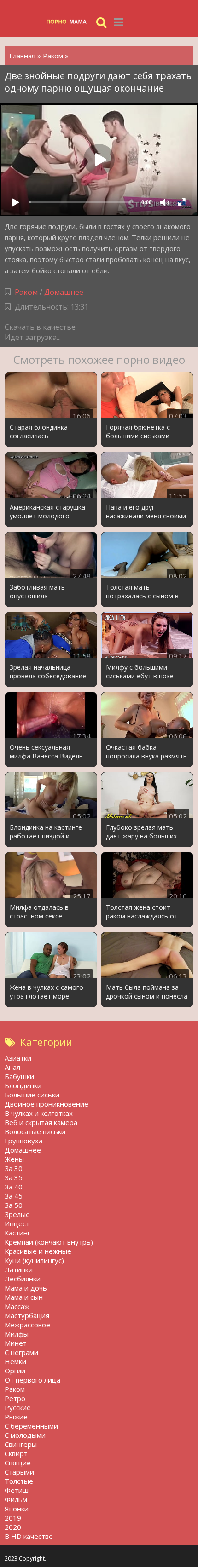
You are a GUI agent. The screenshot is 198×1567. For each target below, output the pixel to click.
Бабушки (19, 1076)
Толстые (19, 1481)
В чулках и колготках (39, 1113)
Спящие (18, 1462)
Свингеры (21, 1444)
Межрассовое (27, 1324)
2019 (13, 1517)
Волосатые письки (35, 1131)
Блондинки (23, 1085)
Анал (12, 1067)
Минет (16, 1343)
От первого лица (32, 1379)
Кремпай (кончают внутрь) (49, 1241)
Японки (17, 1508)
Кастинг (17, 1232)
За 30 (14, 1168)
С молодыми (25, 1435)
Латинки (19, 1269)
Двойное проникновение (46, 1103)
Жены (14, 1159)
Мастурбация (27, 1315)
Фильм (16, 1499)
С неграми (21, 1352)
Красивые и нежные (38, 1251)
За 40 (14, 1186)
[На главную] (69, 22)
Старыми (19, 1471)
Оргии (15, 1370)
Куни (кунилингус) (34, 1260)
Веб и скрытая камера (41, 1122)
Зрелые (17, 1214)
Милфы (17, 1333)
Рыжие (16, 1416)
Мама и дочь (26, 1287)
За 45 (14, 1195)
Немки (15, 1361)
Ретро (15, 1398)
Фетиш (17, 1490)
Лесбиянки (23, 1278)
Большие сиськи (32, 1094)
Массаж (17, 1306)
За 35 (14, 1177)
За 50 (14, 1205)
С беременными (31, 1425)
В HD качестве (29, 1536)
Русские (18, 1407)
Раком (26, 292)
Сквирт (16, 1453)
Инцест (17, 1223)
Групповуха (23, 1140)
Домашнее (63, 292)
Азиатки (18, 1057)
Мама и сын (24, 1297)
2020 (13, 1527)
